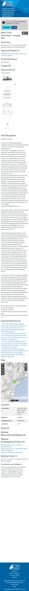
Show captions (6, 73)
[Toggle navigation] (26, 8)
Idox (18, 580)
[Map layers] (2, 365)
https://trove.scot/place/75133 (9, 459)
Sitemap (14, 577)
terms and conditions (18, 397)
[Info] (2, 370)
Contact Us (14, 571)
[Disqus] (14, 500)
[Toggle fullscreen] (25, 364)
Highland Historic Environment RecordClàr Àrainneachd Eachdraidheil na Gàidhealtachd (9, 12)
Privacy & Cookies (14, 575)
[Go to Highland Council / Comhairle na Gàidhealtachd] (7, 3)
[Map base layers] (2, 367)
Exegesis (12, 580)
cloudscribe (15, 584)
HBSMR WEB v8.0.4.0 (17, 582)
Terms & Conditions (14, 573)
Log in (14, 586)
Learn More (6, 27)
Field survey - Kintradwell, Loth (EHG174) (12, 452)
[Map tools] (2, 373)
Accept (14, 27)
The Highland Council (19, 589)
